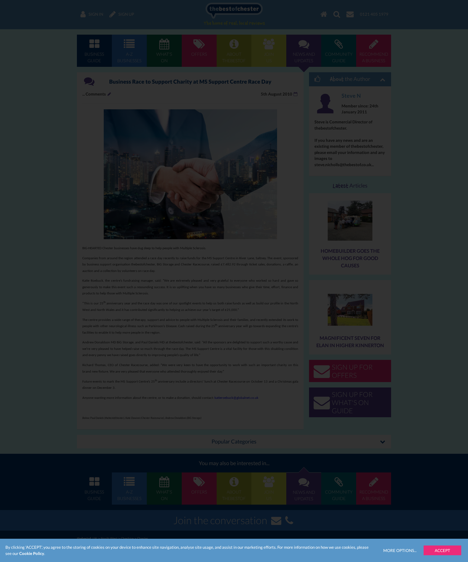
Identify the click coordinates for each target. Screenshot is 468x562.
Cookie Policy (31, 553)
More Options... (400, 550)
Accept (442, 550)
